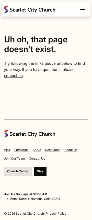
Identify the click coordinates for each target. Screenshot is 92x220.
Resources (52, 150)
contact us (13, 75)
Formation (21, 150)
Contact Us (37, 158)
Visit (7, 150)
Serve (37, 150)
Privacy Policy (56, 213)
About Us (70, 150)
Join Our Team (14, 158)
